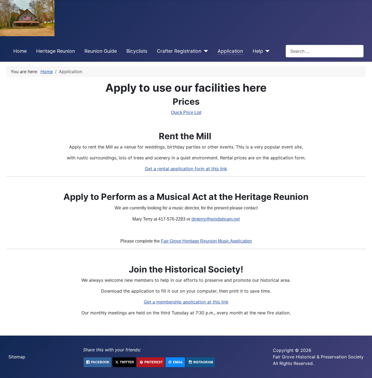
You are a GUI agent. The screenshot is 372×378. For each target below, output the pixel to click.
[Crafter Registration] (204, 51)
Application (230, 51)
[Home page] (27, 17)
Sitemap (16, 357)
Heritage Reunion (55, 51)
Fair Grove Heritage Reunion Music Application (206, 241)
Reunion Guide (100, 51)
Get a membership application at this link (186, 302)
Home (20, 51)
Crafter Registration (179, 51)
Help (258, 51)
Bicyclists (136, 51)
